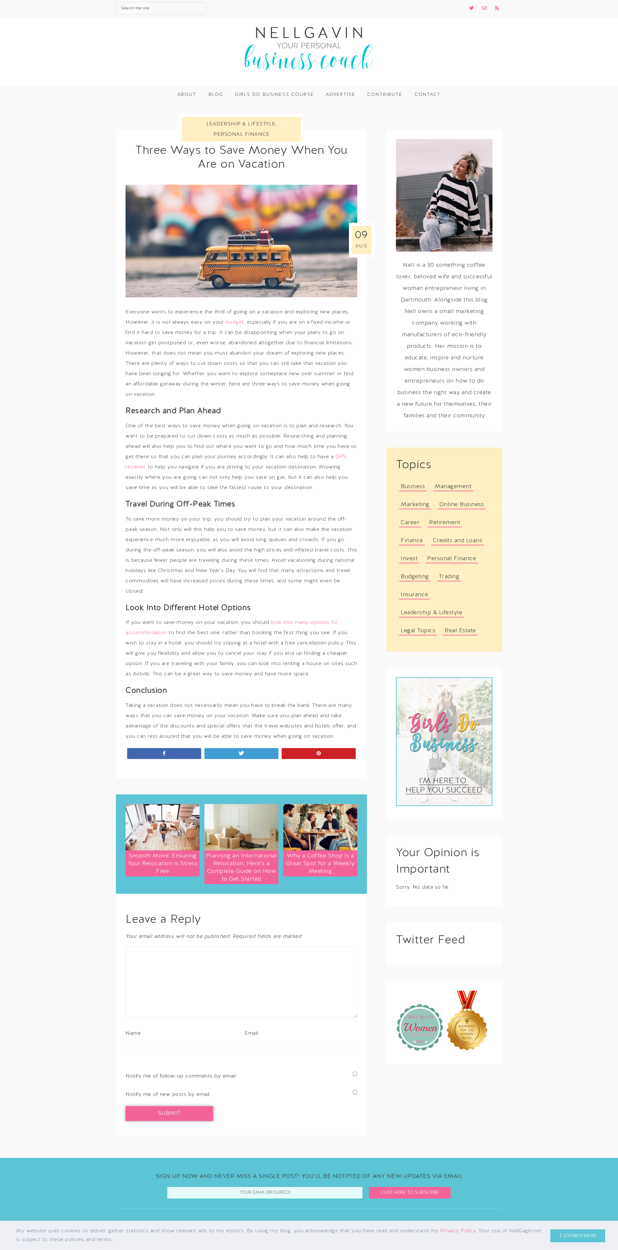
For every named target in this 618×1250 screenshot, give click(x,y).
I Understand (578, 1236)
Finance (412, 541)
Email (251, 1033)
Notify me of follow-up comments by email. (181, 1076)
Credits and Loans (457, 541)
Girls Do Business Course (274, 94)
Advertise (340, 94)
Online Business (461, 505)
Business (413, 487)
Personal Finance (241, 134)
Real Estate (460, 631)
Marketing (415, 505)
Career (410, 523)
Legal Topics (418, 631)
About (186, 94)
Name (133, 1033)
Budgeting (415, 577)
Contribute (384, 94)
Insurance (414, 595)
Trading (449, 577)
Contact (428, 94)
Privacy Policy (458, 1231)
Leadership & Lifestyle (241, 124)
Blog (216, 94)
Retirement (444, 523)
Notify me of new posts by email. (168, 1094)
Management (453, 487)
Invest (409, 559)
